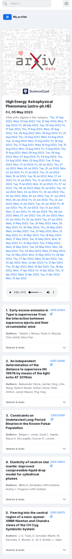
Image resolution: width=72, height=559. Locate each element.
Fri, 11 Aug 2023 (50, 148)
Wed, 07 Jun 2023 (24, 215)
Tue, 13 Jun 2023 (49, 207)
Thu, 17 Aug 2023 (23, 144)
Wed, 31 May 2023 (17, 223)
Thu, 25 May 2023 (51, 227)
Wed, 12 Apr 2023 (28, 274)
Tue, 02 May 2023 (16, 254)
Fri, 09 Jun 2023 (37, 211)
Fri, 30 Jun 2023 (48, 192)
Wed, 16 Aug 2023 (45, 144)
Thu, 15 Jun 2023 (28, 207)
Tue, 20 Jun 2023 (45, 203)
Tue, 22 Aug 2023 (16, 141)
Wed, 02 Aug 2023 (33, 160)
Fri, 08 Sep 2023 (28, 125)
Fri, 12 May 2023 (28, 243)
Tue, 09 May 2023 (40, 247)
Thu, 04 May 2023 (30, 251)
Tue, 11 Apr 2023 (49, 274)
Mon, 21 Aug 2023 (38, 141)
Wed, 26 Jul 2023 (27, 168)
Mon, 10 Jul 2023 (43, 184)
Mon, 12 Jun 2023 (16, 211)
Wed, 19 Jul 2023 (16, 176)
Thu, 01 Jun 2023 (52, 219)
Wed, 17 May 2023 (17, 239)
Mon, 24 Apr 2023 (32, 262)
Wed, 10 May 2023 (17, 247)
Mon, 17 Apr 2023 (23, 270)
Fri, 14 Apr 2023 (44, 270)
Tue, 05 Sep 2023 (50, 125)
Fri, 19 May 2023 (28, 235)
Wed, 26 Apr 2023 (45, 258)
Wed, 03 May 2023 (53, 251)
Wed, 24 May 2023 (17, 231)
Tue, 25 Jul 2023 (49, 168)
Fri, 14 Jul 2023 (22, 180)
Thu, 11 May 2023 (50, 243)
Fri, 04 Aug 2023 (46, 156)
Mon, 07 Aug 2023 (24, 156)
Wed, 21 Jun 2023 (23, 203)
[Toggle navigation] (66, 3)
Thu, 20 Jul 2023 (49, 172)
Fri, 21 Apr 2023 (53, 262)
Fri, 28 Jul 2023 (43, 164)
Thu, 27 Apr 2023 (23, 258)
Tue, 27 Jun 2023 (55, 196)
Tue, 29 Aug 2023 (23, 133)
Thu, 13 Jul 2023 (41, 180)
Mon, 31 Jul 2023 (23, 164)
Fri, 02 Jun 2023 (31, 219)
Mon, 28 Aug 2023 (46, 133)
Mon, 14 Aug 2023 (29, 148)
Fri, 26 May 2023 (29, 227)
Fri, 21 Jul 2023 (29, 172)
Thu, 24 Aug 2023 (29, 137)
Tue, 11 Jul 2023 (22, 184)
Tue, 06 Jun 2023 (46, 215)
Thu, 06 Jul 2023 (23, 188)
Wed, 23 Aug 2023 (52, 137)
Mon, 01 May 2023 (40, 254)
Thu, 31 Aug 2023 (32, 129)
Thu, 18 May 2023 (50, 235)
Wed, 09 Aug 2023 (33, 152)
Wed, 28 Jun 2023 (32, 196)
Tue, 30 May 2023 (40, 223)
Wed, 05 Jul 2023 (44, 188)
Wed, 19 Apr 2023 (38, 266)
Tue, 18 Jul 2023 (36, 176)
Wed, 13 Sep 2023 (24, 121)
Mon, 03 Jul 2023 (27, 192)
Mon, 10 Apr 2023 (16, 278)
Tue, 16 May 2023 (39, 239)
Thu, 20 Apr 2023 (16, 266)
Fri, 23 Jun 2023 (37, 199)
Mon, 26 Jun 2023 (16, 199)
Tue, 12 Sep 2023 (46, 121)
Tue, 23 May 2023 (40, 231)
